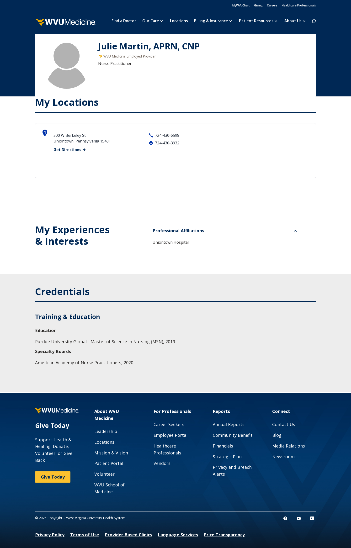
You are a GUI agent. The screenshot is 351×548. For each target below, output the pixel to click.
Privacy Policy (49, 534)
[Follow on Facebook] (285, 518)
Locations (179, 21)
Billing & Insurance (211, 21)
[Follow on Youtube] (299, 518)
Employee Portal (170, 435)
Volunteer (104, 474)
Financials (223, 446)
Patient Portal (108, 463)
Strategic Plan (227, 456)
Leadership (105, 431)
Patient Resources (256, 21)
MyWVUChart (241, 5)
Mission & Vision (111, 453)
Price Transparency (224, 534)
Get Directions (67, 149)
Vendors (162, 463)
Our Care (150, 21)
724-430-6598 (167, 135)
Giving (258, 5)
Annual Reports (229, 424)
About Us (293, 21)
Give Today (53, 477)
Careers (272, 5)
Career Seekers (169, 424)
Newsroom (283, 456)
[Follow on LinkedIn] (312, 518)
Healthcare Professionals (299, 5)
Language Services (178, 534)
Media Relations (288, 446)
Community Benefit (233, 435)
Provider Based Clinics (128, 534)
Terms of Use (84, 534)
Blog (277, 435)
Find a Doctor (124, 21)
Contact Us (283, 424)
